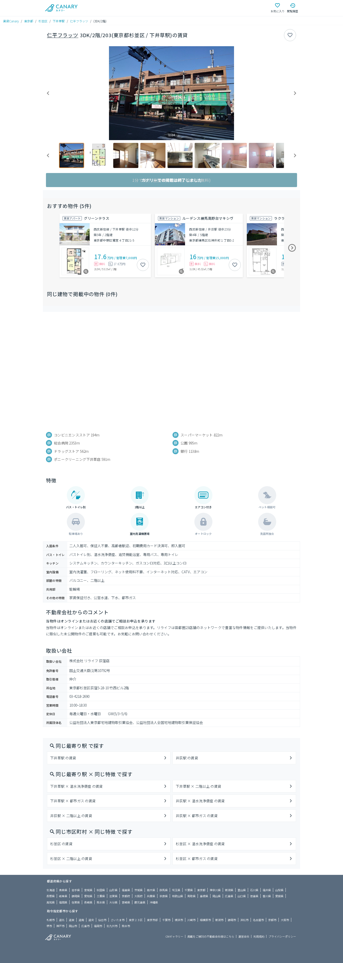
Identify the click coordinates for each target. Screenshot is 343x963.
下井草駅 (59, 21)
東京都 (28, 21)
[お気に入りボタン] (290, 35)
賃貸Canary (11, 21)
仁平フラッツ (79, 21)
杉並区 (42, 21)
